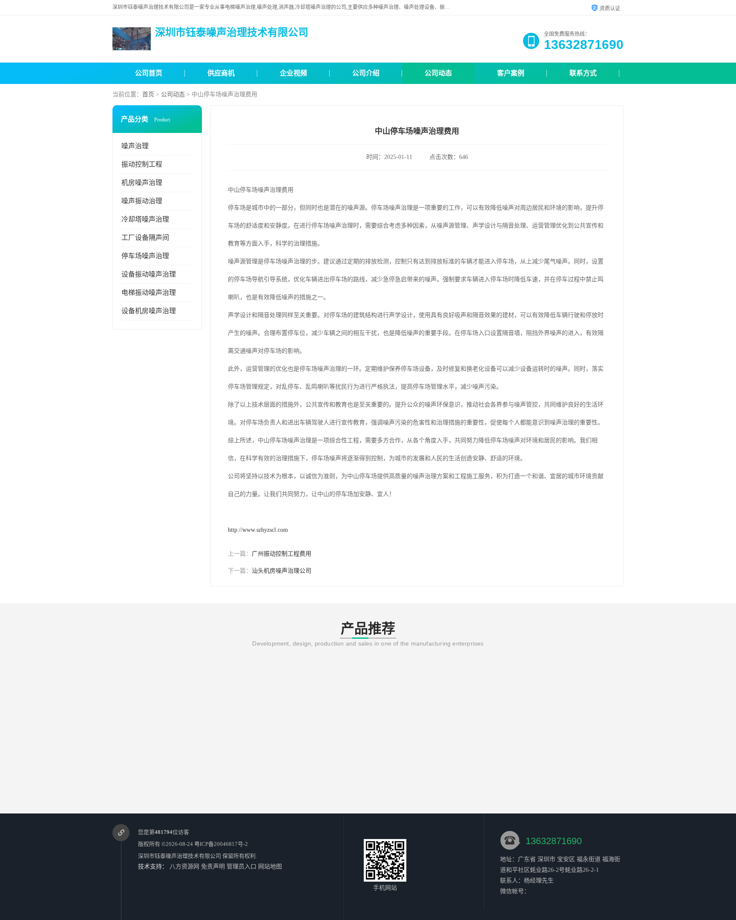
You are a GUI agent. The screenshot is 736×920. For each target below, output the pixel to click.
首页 (148, 94)
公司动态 (438, 73)
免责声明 (213, 866)
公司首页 (148, 73)
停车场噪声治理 (145, 256)
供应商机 (221, 73)
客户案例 (510, 73)
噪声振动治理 (141, 201)
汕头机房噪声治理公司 (281, 571)
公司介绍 (366, 73)
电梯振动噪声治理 (148, 292)
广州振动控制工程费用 (281, 554)
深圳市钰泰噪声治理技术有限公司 (179, 856)
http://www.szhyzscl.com (258, 530)
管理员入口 (241, 866)
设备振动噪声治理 (148, 274)
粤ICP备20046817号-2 (221, 844)
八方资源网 (184, 866)
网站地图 (270, 866)
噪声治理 (135, 146)
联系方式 (583, 73)
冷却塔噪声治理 (145, 219)
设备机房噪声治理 (148, 310)
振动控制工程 (141, 164)
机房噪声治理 (141, 182)
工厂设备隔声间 (145, 237)
